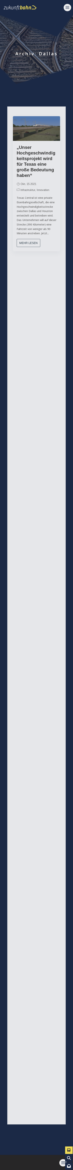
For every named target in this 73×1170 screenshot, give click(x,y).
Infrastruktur (27, 189)
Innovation (43, 189)
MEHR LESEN (28, 243)
